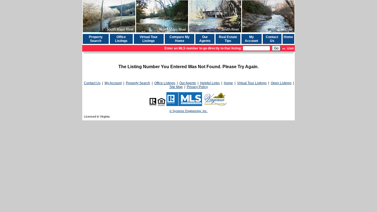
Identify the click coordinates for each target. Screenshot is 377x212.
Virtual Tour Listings (149, 39)
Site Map (176, 87)
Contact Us (272, 39)
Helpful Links (210, 83)
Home (288, 37)
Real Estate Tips (228, 39)
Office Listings (121, 39)
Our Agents (205, 39)
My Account (251, 39)
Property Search (96, 39)
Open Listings (281, 83)
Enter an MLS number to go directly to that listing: (203, 48)
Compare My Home (179, 39)
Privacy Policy (197, 87)
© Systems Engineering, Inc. (188, 111)
